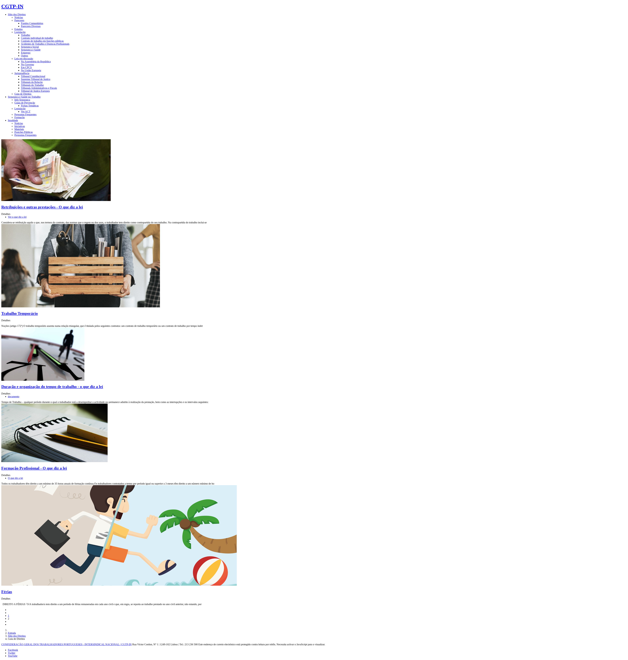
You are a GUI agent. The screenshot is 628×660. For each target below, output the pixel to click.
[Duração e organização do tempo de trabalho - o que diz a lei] (42, 379)
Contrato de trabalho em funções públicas (42, 41)
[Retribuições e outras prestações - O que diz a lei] (56, 200)
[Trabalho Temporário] (80, 306)
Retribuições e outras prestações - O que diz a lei (42, 207)
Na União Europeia (31, 70)
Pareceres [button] (19, 20)
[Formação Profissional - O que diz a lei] (54, 461)
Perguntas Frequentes (25, 114)
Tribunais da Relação (32, 82)
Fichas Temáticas (30, 105)
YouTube (12, 655)
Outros (24, 55)
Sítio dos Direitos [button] (17, 14)
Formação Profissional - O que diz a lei (34, 468)
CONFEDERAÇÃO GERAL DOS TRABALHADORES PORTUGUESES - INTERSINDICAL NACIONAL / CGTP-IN (66, 644)
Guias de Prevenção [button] (24, 102)
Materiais (19, 129)
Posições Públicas (23, 132)
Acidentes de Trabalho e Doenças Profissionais (45, 43)
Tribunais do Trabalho (32, 85)
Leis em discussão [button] (23, 58)
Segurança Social (30, 46)
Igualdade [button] (13, 120)
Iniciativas (19, 126)
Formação (19, 117)
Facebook (13, 650)
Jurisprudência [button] (21, 73)
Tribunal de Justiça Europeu (35, 91)
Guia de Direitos (22, 93)
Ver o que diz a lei (17, 217)
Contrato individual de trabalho (37, 38)
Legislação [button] (20, 32)
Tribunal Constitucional (33, 76)
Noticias (18, 17)
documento (13, 396)
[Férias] (119, 584)
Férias (6, 592)
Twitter (11, 653)
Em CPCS (26, 67)
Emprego (25, 52)
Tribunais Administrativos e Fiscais (39, 88)
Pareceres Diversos (31, 26)
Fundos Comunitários (32, 23)
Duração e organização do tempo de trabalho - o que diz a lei (52, 386)
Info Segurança (22, 99)
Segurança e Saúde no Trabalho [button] (24, 96)
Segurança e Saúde (31, 49)
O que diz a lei (15, 478)
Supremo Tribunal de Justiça (35, 79)
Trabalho (25, 35)
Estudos (18, 29)
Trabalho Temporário (19, 313)
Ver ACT (25, 111)
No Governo (27, 64)
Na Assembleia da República (36, 61)
